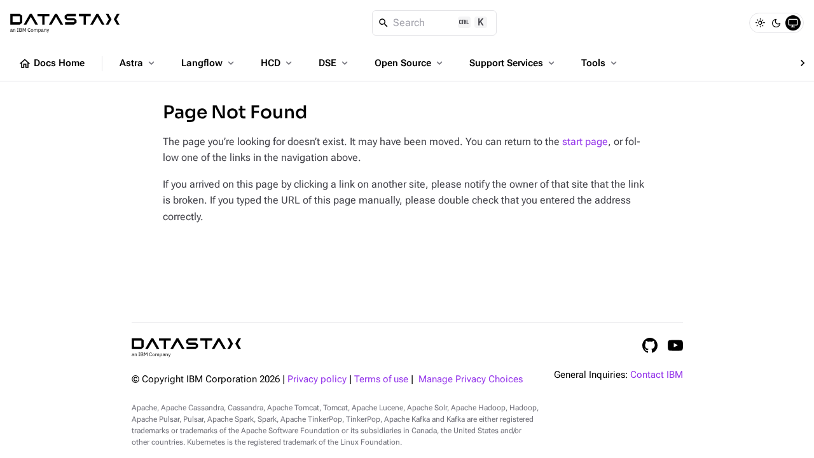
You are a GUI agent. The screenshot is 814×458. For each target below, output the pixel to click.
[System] (793, 23)
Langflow (209, 63)
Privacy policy (317, 379)
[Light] (760, 23)
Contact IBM (656, 375)
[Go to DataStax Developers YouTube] (675, 345)
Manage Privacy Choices (470, 379)
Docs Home (51, 63)
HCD (277, 63)
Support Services (513, 63)
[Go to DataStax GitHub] (650, 345)
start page (585, 141)
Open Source (410, 63)
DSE (334, 63)
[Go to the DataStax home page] (186, 347)
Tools (600, 63)
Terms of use (381, 379)
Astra (138, 63)
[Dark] (776, 23)
